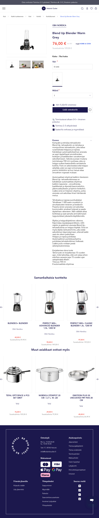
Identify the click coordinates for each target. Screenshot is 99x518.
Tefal (17, 400)
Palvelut (45, 493)
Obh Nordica (18, 326)
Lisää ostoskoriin (70, 110)
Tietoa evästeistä (75, 450)
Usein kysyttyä (74, 462)
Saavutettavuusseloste (50, 497)
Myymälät (46, 489)
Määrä (55, 91)
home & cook (85, 44)
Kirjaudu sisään (19, 485)
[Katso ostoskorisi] (96, 8)
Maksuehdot (73, 458)
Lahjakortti (73, 466)
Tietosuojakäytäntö (76, 446)
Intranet (72, 474)
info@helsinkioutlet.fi (48, 452)
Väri (54, 62)
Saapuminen (47, 485)
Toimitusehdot (74, 454)
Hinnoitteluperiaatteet (77, 470)
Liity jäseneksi (19, 489)
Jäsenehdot (73, 442)
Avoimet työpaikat (49, 501)
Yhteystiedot (47, 505)
